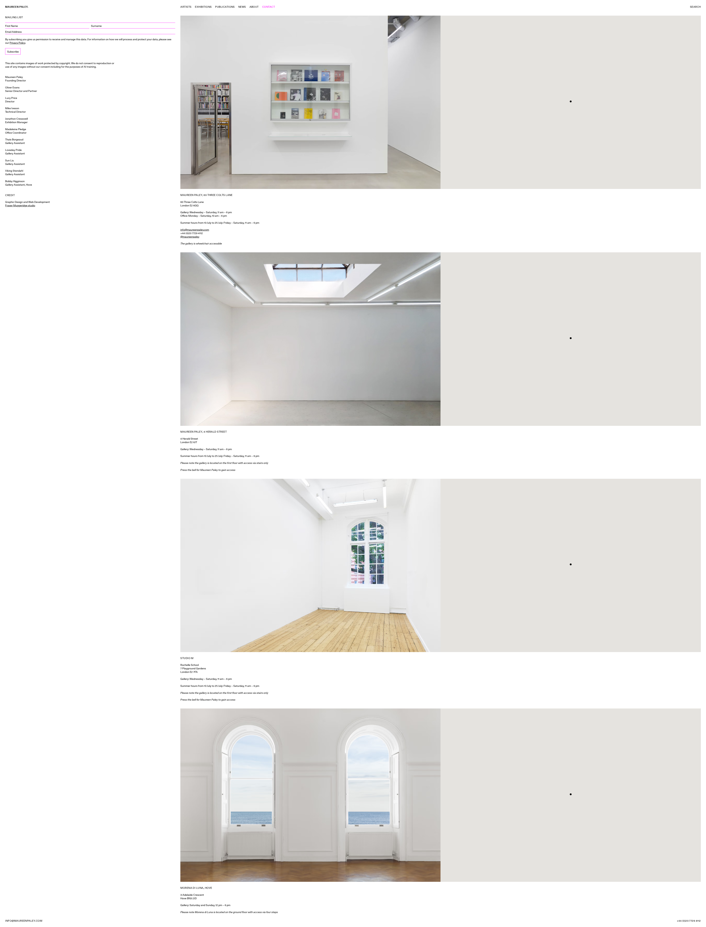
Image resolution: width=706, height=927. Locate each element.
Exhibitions (203, 7)
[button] (571, 101)
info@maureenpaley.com (194, 230)
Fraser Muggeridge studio (20, 205)
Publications (225, 7)
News (242, 7)
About (254, 7)
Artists (185, 7)
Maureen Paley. (16, 7)
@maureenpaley (189, 237)
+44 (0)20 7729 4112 (689, 921)
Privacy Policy (17, 43)
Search (695, 7)
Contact (268, 7)
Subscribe (13, 51)
